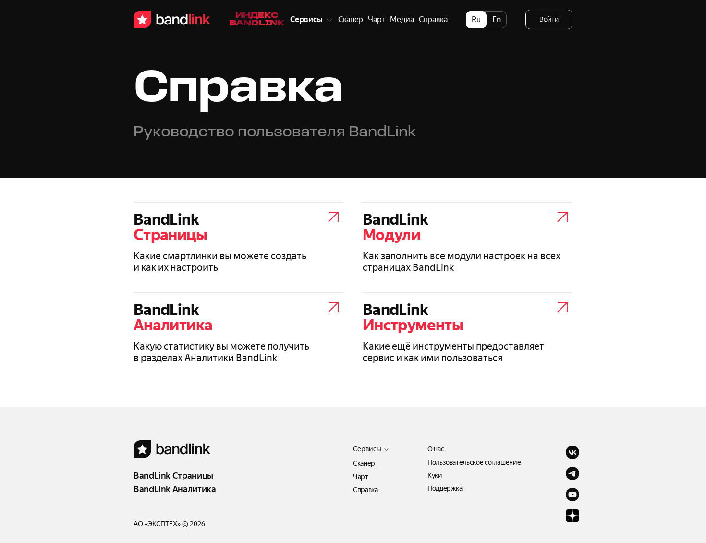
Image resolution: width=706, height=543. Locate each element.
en (496, 19)
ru (476, 19)
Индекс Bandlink (257, 19)
